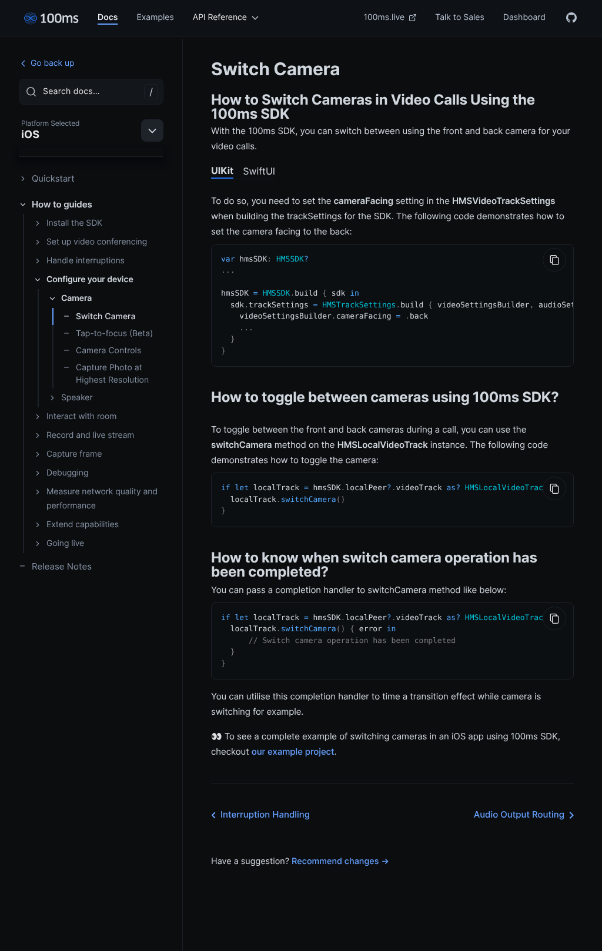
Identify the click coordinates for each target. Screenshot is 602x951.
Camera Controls (108, 351)
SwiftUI (259, 171)
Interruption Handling (265, 814)
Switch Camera (105, 317)
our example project (293, 751)
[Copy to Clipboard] (554, 260)
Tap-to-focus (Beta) (114, 334)
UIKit (222, 170)
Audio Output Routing (519, 814)
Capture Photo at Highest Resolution (112, 374)
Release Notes (62, 566)
